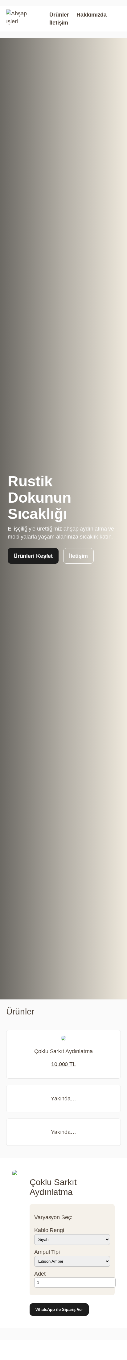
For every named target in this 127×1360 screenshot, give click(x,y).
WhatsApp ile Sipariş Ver (59, 1309)
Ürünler (59, 14)
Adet (40, 1273)
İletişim (58, 22)
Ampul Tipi (47, 1252)
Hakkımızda (91, 14)
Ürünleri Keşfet (33, 556)
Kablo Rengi (49, 1230)
